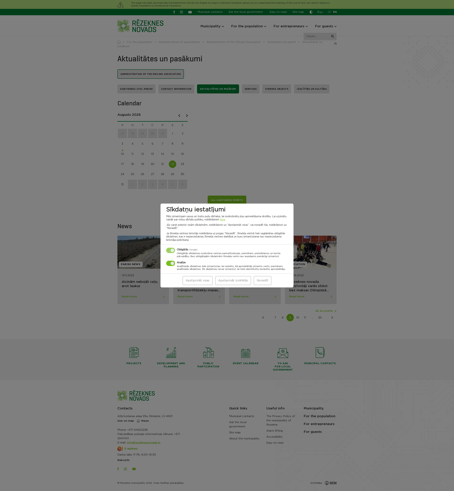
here (222, 219)
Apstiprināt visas (197, 280)
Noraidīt (262, 280)
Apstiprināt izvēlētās (233, 280)
